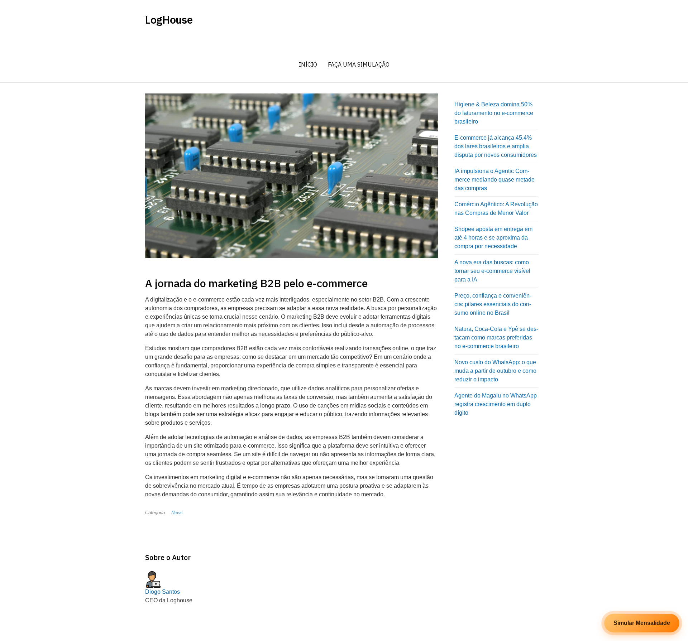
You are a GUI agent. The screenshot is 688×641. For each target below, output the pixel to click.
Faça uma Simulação (359, 64)
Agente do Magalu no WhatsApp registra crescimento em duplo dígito (495, 404)
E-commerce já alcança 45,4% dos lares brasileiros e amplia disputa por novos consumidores (495, 146)
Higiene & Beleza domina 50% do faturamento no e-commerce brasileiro (493, 113)
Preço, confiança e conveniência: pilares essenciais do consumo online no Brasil (492, 304)
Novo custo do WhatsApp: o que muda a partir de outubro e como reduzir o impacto (495, 370)
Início (308, 64)
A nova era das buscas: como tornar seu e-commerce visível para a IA (492, 271)
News (177, 512)
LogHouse (168, 19)
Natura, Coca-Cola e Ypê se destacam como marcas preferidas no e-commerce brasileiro (496, 337)
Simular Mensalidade (641, 623)
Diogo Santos (162, 592)
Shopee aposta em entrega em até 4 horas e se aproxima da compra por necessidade (493, 237)
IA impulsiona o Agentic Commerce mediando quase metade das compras (494, 179)
